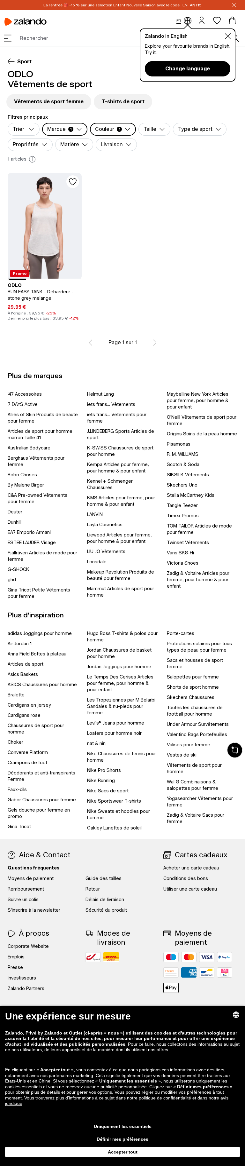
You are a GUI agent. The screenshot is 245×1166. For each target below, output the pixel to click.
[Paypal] (224, 957)
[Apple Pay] (171, 988)
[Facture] (171, 972)
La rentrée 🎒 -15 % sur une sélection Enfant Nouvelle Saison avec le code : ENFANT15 (122, 5)
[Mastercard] (189, 957)
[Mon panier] (232, 20)
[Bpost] (93, 957)
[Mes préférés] (217, 20)
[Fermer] (234, 5)
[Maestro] (171, 957)
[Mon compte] (201, 20)
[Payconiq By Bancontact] (224, 972)
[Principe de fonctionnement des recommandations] (32, 159)
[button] (7, 38)
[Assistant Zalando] (234, 750)
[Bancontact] (206, 972)
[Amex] (189, 972)
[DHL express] (111, 957)
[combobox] (126, 38)
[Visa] (206, 957)
